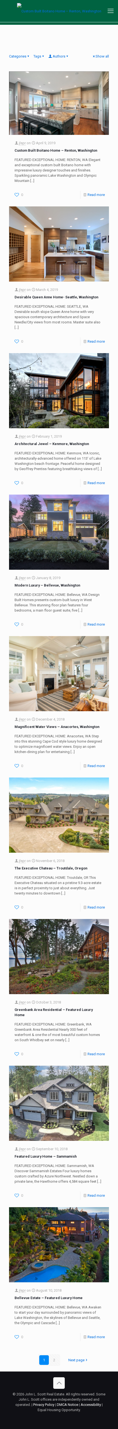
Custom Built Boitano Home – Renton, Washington (56, 150)
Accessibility (91, 1405)
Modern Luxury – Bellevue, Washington (47, 585)
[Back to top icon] (59, 1383)
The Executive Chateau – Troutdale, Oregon (51, 868)
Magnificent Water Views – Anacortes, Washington (57, 727)
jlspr (22, 143)
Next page (76, 1360)
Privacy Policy (43, 1405)
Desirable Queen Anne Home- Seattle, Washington (56, 297)
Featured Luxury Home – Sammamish (46, 1156)
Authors (59, 56)
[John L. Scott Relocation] (59, 11)
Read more (96, 195)
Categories (17, 56)
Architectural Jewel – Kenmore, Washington (52, 444)
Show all (102, 56)
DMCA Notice (67, 1405)
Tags (37, 56)
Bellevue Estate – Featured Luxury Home (49, 1298)
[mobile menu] (110, 11)
